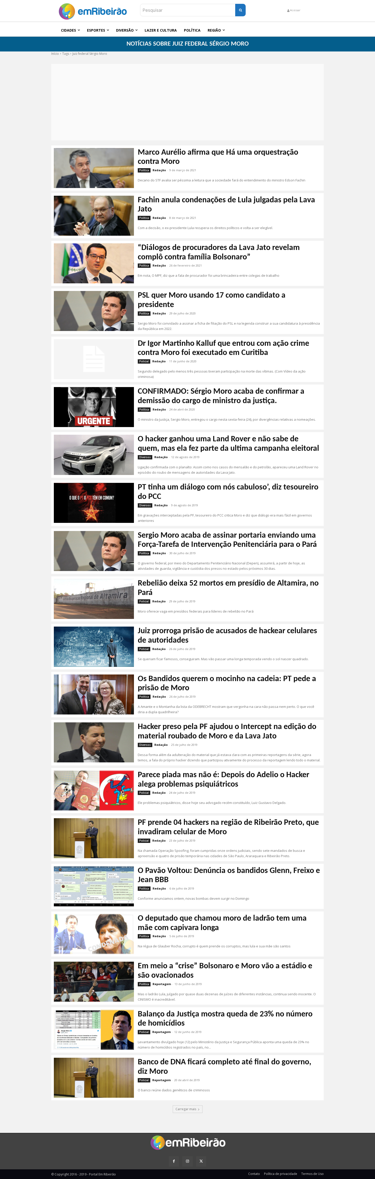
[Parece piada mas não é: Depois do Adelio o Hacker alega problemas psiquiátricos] (94, 791)
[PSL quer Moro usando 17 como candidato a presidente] (94, 311)
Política (144, 170)
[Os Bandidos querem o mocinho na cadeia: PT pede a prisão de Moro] (94, 694)
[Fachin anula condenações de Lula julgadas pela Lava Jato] (94, 216)
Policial (144, 361)
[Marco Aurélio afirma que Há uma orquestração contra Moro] (94, 168)
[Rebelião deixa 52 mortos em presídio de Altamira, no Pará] (94, 599)
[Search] (240, 10)
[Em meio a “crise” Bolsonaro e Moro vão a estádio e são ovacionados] (94, 982)
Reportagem (162, 984)
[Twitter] (201, 1161)
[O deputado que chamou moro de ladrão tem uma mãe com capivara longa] (94, 934)
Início (55, 53)
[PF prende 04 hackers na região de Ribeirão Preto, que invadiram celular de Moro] (94, 838)
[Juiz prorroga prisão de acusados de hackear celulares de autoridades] (94, 647)
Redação (159, 170)
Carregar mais (186, 1109)
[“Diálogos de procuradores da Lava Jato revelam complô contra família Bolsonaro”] (94, 263)
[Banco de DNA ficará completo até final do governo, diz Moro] (94, 1078)
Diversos (145, 457)
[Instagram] (187, 1161)
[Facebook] (174, 1161)
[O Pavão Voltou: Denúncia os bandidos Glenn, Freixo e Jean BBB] (94, 886)
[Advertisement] (187, 102)
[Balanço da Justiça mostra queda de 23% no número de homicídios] (94, 1030)
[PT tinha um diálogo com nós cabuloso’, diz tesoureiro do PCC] (94, 503)
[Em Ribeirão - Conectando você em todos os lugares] (92, 10)
